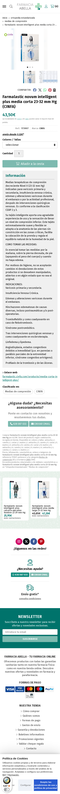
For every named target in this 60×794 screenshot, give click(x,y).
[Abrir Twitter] (26, 541)
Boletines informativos (31, 734)
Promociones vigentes (31, 739)
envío (19, 119)
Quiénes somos (31, 715)
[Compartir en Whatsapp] (45, 90)
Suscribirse (30, 638)
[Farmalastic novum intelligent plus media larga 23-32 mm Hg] (44, 491)
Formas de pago (31, 720)
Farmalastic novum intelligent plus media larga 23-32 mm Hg (43, 508)
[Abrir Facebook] (34, 541)
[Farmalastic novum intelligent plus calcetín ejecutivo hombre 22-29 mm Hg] (16, 491)
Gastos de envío (31, 725)
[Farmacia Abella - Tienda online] (29, 6)
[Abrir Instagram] (19, 541)
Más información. (10, 775)
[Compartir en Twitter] (40, 90)
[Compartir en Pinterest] (50, 90)
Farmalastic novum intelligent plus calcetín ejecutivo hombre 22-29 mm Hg (14, 509)
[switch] (7, 789)
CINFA (28, 460)
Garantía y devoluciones (31, 729)
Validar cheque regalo (31, 743)
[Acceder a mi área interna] (46, 6)
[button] (27, 67)
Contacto (31, 748)
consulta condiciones (30, 599)
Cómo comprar (31, 711)
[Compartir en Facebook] (34, 90)
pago (27, 119)
